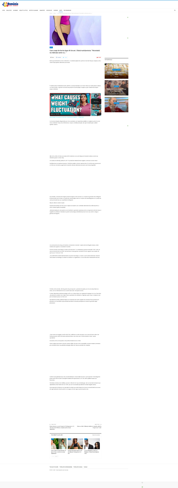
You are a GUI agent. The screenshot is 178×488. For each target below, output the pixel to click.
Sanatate (42, 10)
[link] (51, 95)
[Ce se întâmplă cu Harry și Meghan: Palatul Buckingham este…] (92, 443)
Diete (60, 10)
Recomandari (67, 10)
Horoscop (49, 10)
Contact (85, 467)
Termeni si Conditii (54, 467)
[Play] (96, 107)
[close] (142, 482)
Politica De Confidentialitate (66, 467)
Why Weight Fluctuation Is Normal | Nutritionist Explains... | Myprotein (70, 95)
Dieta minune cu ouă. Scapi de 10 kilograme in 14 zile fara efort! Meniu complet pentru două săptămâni (62, 428)
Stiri (3, 10)
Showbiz (15, 10)
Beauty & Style (23, 10)
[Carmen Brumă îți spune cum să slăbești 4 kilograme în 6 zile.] (75, 443)
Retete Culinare (33, 10)
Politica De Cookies (78, 467)
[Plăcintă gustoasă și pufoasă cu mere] (116, 71)
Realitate (9, 10)
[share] (88, 94)
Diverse (56, 10)
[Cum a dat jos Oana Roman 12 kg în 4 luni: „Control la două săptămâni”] (59, 443)
